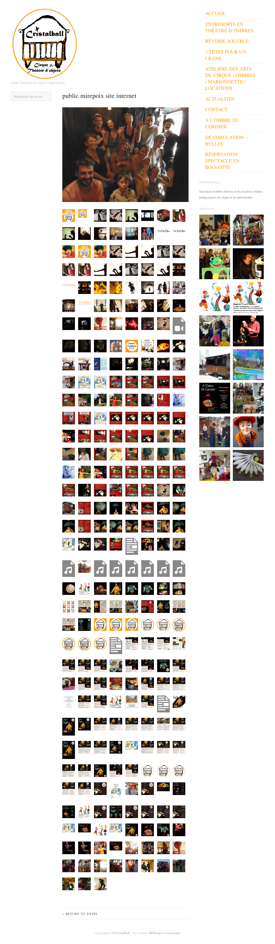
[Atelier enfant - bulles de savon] (248, 364)
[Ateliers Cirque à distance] (248, 397)
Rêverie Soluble (227, 41)
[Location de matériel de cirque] (248, 465)
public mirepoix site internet (99, 95)
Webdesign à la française (164, 933)
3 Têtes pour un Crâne (225, 54)
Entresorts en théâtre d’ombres (229, 27)
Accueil (215, 13)
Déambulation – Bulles (226, 140)
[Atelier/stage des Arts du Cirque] (214, 465)
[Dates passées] (214, 431)
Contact (216, 109)
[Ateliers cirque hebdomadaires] (214, 296)
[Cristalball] (44, 42)
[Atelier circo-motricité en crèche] (214, 229)
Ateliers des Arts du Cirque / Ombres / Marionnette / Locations (230, 78)
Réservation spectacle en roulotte (222, 160)
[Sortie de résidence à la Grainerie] (214, 397)
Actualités (219, 98)
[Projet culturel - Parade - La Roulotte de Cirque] (248, 229)
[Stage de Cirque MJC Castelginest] (248, 296)
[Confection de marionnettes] (214, 263)
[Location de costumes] (248, 431)
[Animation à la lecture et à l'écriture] (214, 330)
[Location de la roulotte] (214, 364)
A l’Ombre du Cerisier (222, 123)
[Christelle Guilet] (248, 263)
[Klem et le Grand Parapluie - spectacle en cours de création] (248, 330)
